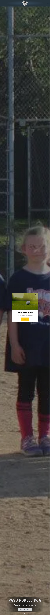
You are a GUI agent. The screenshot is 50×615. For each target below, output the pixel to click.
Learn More (25, 319)
